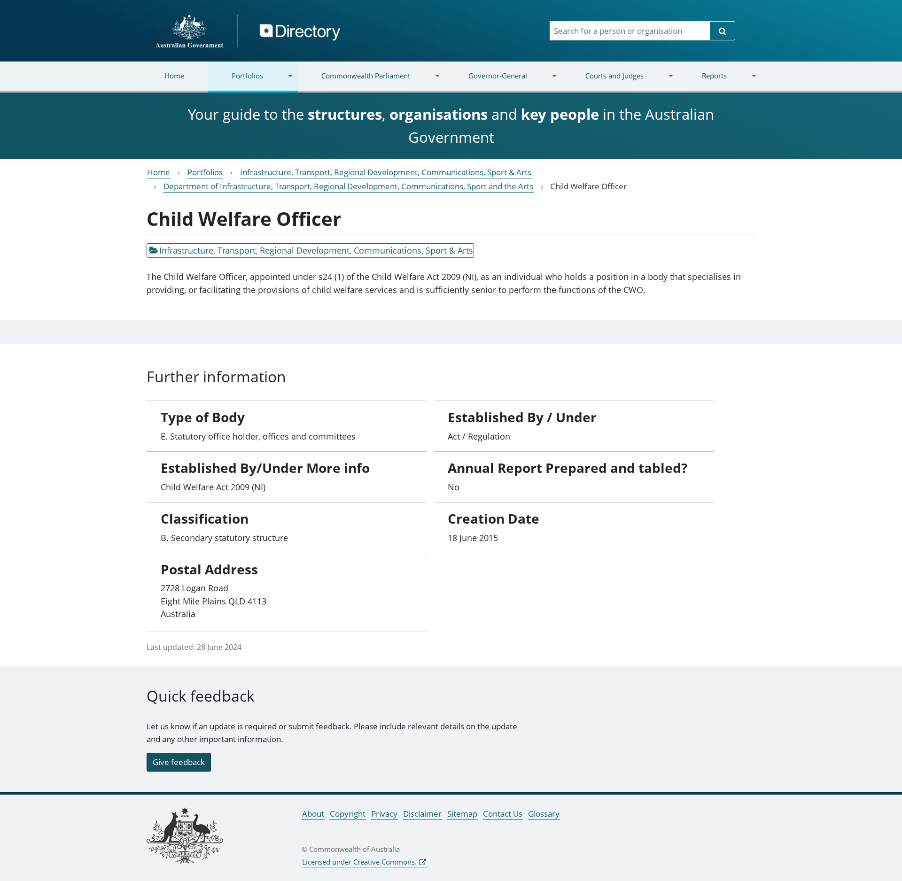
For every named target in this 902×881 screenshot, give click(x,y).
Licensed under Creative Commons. (359, 861)
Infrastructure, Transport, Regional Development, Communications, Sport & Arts (385, 172)
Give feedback (179, 762)
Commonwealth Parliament (354, 81)
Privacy (384, 813)
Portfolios (235, 81)
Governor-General (486, 81)
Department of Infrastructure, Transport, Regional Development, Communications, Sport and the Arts (348, 186)
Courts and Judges (602, 81)
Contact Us (502, 813)
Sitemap (462, 813)
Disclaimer (422, 813)
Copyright (347, 813)
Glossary (544, 813)
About (313, 813)
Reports (702, 81)
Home (174, 75)
